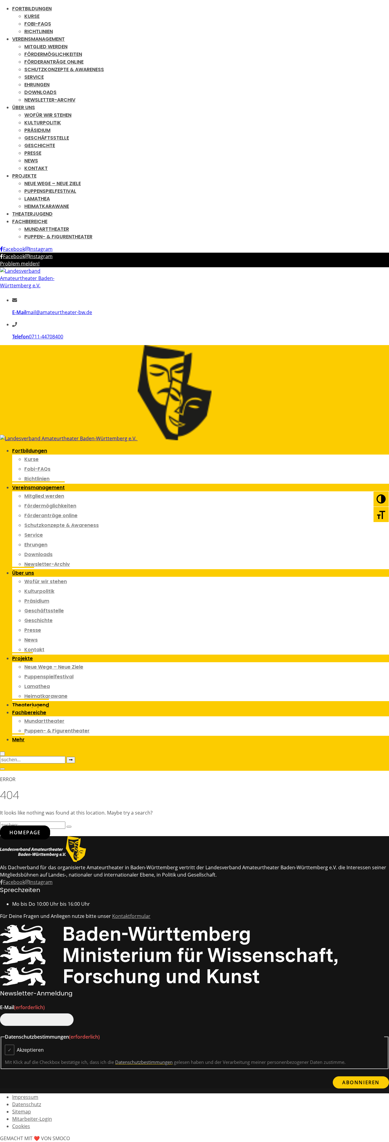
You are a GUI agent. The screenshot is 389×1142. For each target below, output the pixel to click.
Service (34, 77)
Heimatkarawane (46, 206)
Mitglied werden (45, 46)
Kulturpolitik (42, 122)
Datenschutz (26, 1104)
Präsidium (37, 130)
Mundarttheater (46, 229)
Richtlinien (38, 31)
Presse (32, 153)
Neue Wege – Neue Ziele (52, 183)
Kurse (32, 16)
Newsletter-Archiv (49, 99)
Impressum (25, 1097)
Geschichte (39, 145)
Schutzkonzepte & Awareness (64, 69)
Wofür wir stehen (47, 115)
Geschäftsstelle (46, 137)
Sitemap (21, 1111)
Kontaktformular (131, 916)
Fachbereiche (29, 221)
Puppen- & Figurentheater (58, 236)
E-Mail (22, 1007)
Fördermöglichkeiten (53, 54)
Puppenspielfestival (50, 191)
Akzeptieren (30, 1050)
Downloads (40, 92)
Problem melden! (20, 263)
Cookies (21, 1126)
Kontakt (36, 168)
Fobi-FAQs (37, 23)
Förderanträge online (54, 61)
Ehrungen (37, 84)
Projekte (24, 175)
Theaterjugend (32, 213)
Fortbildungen (32, 8)
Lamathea (37, 198)
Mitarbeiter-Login (32, 1119)
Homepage (25, 832)
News (31, 160)
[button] (18, 739)
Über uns (23, 107)
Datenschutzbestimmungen (144, 1062)
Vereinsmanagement (38, 39)
